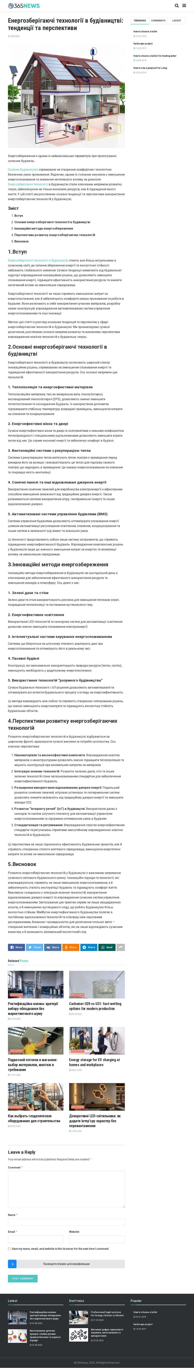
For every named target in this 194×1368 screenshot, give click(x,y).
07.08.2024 (14, 36)
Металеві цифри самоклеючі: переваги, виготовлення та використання (107, 1332)
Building (16, 995)
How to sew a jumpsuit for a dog (150, 68)
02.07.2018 (140, 1317)
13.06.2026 (76, 1131)
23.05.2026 (98, 1340)
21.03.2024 (98, 1320)
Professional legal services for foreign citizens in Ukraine (107, 1314)
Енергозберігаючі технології (28, 184)
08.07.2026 (76, 1070)
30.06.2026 (15, 1126)
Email (12, 1231)
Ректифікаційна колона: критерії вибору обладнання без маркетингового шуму (33, 1008)
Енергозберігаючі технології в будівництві (38, 260)
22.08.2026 (15, 1019)
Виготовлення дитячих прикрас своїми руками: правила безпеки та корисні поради (45, 1335)
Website (74, 1231)
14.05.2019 (140, 1329)
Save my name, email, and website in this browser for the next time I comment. (60, 1248)
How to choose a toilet (145, 31)
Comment (15, 1167)
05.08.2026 (76, 1014)
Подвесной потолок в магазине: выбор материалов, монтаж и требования (32, 1065)
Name (13, 1215)
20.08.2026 (36, 1345)
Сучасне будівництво (23, 169)
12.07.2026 (15, 1075)
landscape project (143, 43)
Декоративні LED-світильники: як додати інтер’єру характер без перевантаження (95, 1121)
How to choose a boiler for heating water (154, 55)
